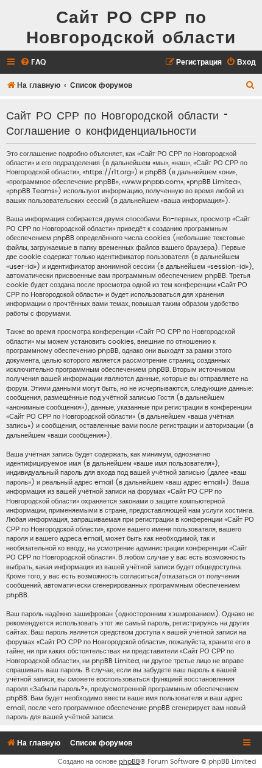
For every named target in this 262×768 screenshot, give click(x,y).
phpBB (129, 761)
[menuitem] (33, 62)
